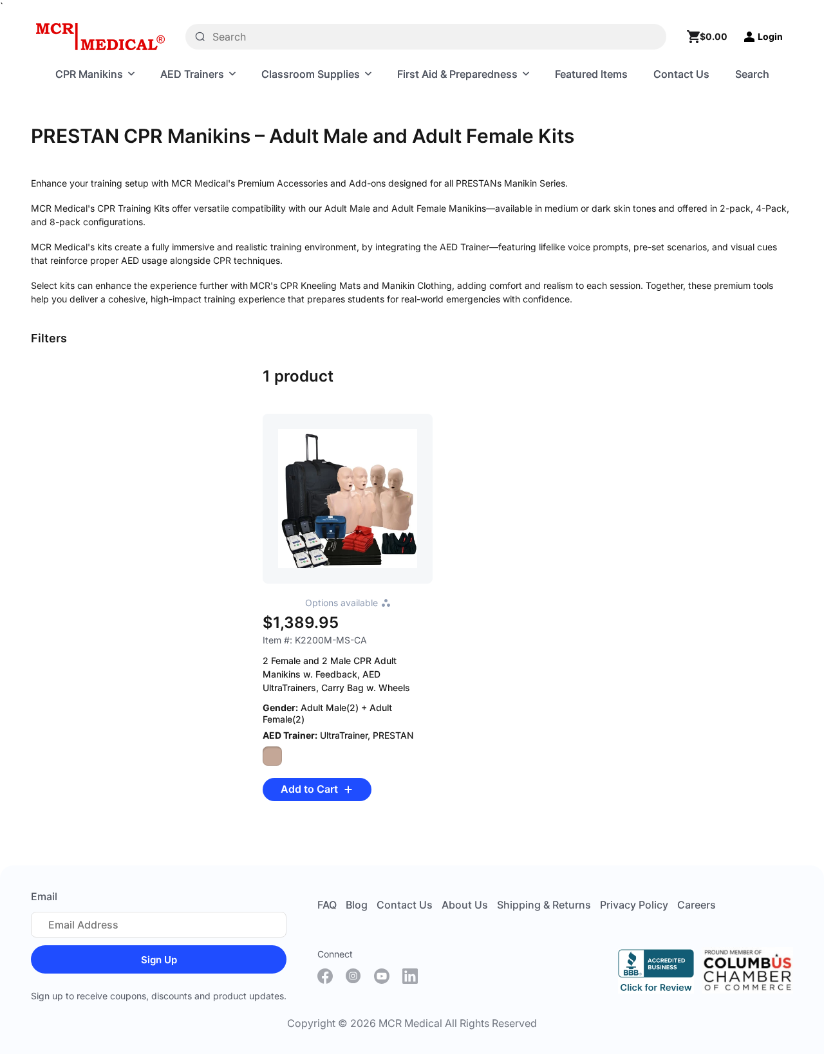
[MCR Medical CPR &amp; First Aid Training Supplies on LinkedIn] (410, 976)
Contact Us (405, 904)
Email (44, 896)
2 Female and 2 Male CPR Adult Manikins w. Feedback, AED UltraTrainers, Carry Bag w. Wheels (336, 674)
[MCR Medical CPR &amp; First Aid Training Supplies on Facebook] (325, 976)
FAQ (327, 904)
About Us (465, 904)
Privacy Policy (634, 904)
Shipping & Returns (544, 904)
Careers (696, 904)
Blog (357, 904)
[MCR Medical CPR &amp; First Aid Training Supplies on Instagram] (353, 976)
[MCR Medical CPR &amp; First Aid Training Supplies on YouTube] (381, 976)
